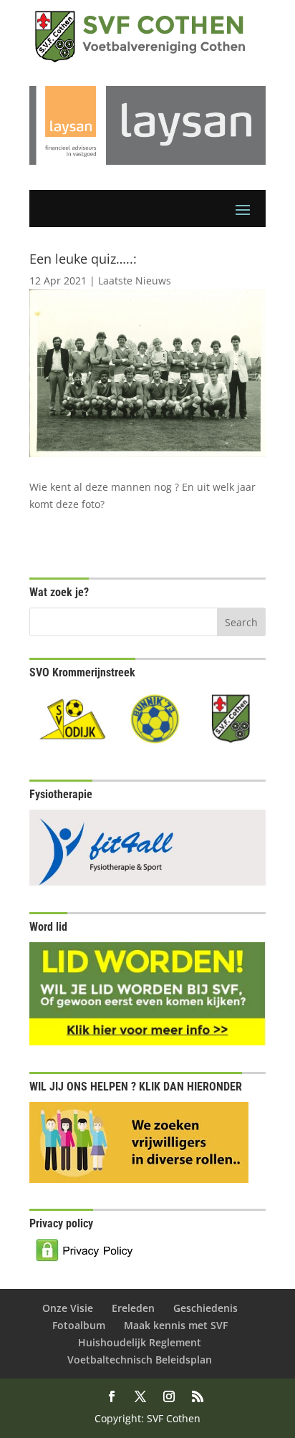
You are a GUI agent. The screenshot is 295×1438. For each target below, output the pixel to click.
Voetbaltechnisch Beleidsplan (139, 1359)
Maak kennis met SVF (176, 1325)
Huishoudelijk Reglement (139, 1342)
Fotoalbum (78, 1325)
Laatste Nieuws (134, 280)
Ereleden (133, 1308)
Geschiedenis (205, 1308)
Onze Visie (67, 1308)
